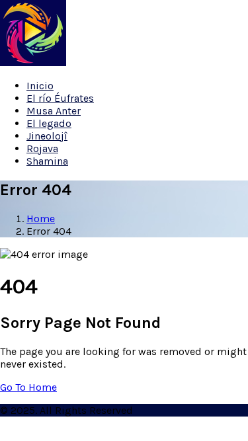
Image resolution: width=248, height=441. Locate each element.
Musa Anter (53, 110)
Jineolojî (46, 136)
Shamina (47, 161)
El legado (48, 123)
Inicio (40, 85)
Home (40, 218)
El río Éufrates (60, 98)
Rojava (42, 148)
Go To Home (28, 387)
